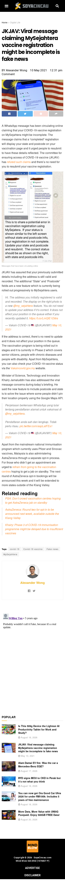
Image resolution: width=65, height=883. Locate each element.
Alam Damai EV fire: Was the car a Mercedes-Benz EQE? (38, 764)
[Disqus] (32, 655)
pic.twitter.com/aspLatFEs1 (36, 426)
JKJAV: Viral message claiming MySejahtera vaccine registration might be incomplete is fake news (38, 748)
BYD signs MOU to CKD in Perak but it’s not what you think (39, 779)
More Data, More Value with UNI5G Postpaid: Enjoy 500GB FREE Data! (39, 813)
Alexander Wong (32, 582)
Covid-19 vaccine (33, 549)
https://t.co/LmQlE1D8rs (43, 318)
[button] (6, 6)
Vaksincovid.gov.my (23, 368)
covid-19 (14, 549)
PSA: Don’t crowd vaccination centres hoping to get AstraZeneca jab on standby (33, 500)
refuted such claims (19, 162)
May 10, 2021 (27, 755)
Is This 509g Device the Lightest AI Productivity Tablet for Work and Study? (38, 729)
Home (4, 22)
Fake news (52, 549)
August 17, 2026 (28, 771)
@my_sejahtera (23, 306)
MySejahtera (10, 554)
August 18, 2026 (28, 737)
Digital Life (15, 22)
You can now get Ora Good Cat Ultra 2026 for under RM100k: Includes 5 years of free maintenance (39, 796)
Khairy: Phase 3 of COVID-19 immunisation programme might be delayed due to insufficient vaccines (34, 529)
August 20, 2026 (28, 819)
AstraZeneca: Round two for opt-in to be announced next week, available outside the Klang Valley (32, 514)
